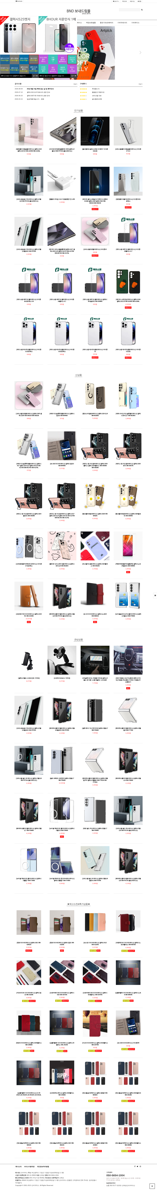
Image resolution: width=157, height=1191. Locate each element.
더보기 (75, 84)
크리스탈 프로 (96, 95)
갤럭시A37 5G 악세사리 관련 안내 (38, 95)
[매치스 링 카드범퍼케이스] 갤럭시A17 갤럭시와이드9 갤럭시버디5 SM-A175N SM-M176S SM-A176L (62, 515)
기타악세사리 (122, 23)
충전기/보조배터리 (106, 23)
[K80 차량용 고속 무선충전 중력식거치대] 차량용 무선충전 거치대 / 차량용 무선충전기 (128, 680)
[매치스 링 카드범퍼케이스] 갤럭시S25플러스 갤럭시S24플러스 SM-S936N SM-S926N (95, 465)
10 (88, 77)
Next (140, 52)
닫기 (34, 76)
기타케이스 (135, 23)
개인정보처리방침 (43, 1166)
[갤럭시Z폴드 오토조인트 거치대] (29, 678)
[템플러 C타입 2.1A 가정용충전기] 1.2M (62, 199)
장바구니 (116, 1)
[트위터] (137, 1166)
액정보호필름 (91, 23)
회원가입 (132, 1)
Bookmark (19, 1)
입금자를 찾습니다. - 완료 (35, 99)
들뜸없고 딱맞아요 (98, 92)
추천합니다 (96, 89)
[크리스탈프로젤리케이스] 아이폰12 (95, 249)
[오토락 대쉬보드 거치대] (62, 678)
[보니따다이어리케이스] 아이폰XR (128, 1043)
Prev (17, 52)
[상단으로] (152, 1186)
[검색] (142, 10)
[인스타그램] (140, 1166)
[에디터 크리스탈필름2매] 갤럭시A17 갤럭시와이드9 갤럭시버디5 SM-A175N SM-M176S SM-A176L (62, 251)
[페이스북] (134, 1166)
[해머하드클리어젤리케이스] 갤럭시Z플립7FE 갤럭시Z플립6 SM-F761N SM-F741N (95, 780)
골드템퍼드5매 (97, 99)
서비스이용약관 (29, 1166)
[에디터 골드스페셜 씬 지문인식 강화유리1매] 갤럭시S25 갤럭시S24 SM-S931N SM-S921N (95, 201)
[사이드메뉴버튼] (155, 595)
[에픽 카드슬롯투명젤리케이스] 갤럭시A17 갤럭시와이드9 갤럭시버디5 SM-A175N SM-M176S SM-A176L (28, 465)
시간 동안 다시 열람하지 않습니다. (13, 76)
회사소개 (18, 1166)
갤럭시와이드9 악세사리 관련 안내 (38, 92)
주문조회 (124, 1)
